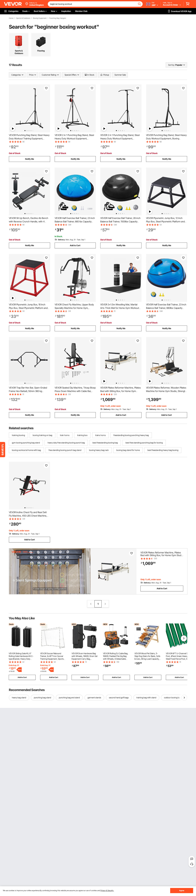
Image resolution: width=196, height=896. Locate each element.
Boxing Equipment (39, 18)
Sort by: (171, 65)
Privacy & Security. (107, 890)
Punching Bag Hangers (57, 18)
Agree (181, 890)
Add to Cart (75, 245)
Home (11, 18)
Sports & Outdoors (23, 18)
